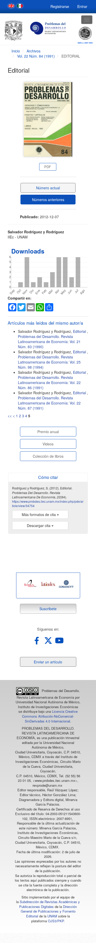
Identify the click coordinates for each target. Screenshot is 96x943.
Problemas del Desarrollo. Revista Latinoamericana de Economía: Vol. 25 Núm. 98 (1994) (49, 362)
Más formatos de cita (39, 514)
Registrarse (59, 6)
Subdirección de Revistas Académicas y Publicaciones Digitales (49, 904)
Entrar (82, 6)
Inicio (16, 50)
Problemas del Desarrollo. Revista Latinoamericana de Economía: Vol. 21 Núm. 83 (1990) (49, 341)
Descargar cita (39, 525)
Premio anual (48, 431)
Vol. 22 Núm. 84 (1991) (36, 56)
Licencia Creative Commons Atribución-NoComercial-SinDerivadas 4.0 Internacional (50, 716)
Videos (48, 443)
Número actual (48, 187)
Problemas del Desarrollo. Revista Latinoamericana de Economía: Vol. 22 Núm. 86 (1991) (49, 382)
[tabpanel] (30, 584)
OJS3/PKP (56, 920)
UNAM (52, 916)
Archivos (33, 50)
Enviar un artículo (48, 661)
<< (10, 415)
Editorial (80, 331)
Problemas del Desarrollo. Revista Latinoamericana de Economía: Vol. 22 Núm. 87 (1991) (49, 403)
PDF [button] (47, 166)
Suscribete (48, 608)
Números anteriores (48, 199)
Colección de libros (48, 456)
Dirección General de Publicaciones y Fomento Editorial (49, 911)
